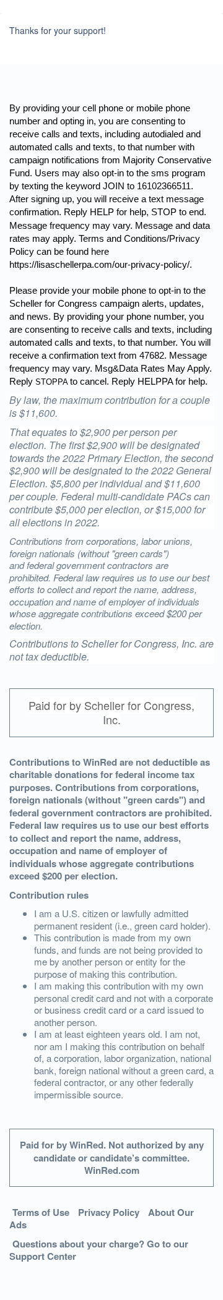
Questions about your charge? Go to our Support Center (98, 1250)
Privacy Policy (108, 1212)
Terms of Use (40, 1212)
